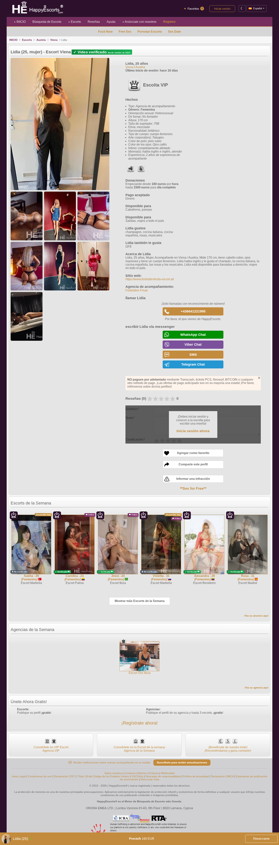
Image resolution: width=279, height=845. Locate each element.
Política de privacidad (196, 776)
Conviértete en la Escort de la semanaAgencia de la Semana (139, 749)
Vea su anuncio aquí (256, 615)
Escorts (74, 21)
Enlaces (154, 773)
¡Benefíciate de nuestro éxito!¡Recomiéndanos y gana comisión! (227, 749)
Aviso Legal (19, 776)
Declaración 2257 (64, 776)
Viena (54, 39)
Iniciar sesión (222, 8)
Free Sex (125, 31)
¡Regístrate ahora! (139, 722)
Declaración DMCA (222, 776)
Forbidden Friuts (136, 290)
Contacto (130, 773)
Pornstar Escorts (149, 31)
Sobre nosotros (113, 773)
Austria (41, 39)
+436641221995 (193, 311)
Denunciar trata (150, 779)
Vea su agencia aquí (256, 687)
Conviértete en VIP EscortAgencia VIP (51, 749)
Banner (142, 773)
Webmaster (168, 773)
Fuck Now (105, 31)
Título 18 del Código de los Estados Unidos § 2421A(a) (110, 776)
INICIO (20, 21)
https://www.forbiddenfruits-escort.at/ (149, 279)
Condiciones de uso (40, 776)
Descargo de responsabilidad (163, 776)
